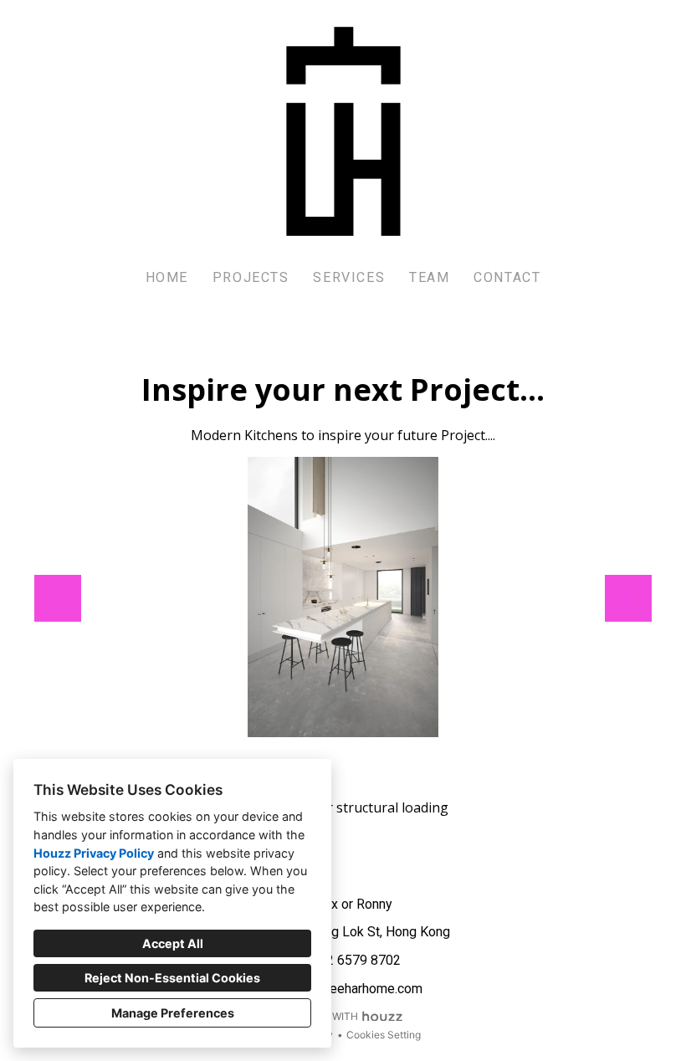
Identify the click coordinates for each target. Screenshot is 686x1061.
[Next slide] (628, 598)
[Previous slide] (57, 598)
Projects (250, 277)
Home (167, 277)
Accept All (172, 943)
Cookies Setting (383, 1034)
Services (349, 277)
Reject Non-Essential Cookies (172, 978)
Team (429, 277)
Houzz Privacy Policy (93, 853)
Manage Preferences (172, 1013)
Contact (507, 277)
